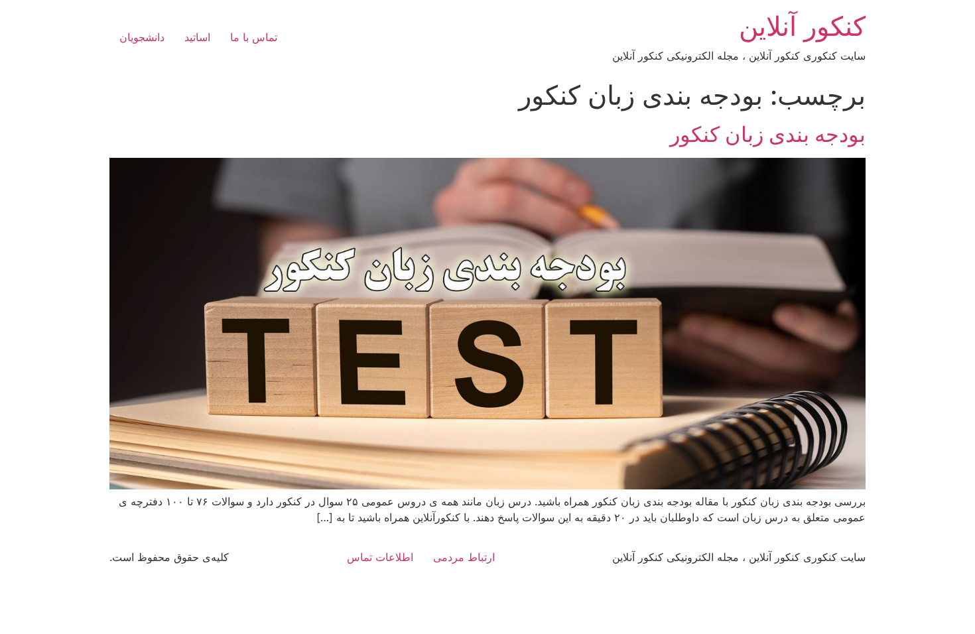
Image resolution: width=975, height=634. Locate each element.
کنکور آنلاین (802, 26)
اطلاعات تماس (380, 557)
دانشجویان (141, 37)
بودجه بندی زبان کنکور (768, 134)
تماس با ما (253, 37)
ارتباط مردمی (464, 557)
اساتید (197, 37)
